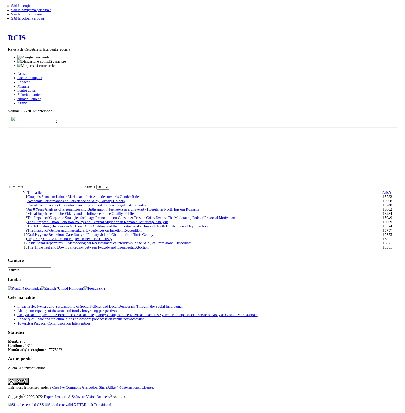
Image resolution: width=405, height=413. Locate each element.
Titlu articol (35, 192)
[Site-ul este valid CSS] (26, 405)
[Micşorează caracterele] (36, 66)
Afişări (387, 192)
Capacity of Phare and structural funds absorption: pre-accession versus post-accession (81, 319)
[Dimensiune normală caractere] (41, 61)
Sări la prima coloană (26, 14)
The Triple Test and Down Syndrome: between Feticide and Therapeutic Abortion (88, 247)
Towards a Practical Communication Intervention (53, 323)
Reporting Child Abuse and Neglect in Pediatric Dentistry (69, 239)
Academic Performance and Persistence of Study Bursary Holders (76, 201)
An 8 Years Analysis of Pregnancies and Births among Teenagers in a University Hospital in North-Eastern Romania (113, 209)
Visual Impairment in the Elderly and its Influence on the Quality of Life (80, 214)
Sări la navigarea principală (31, 10)
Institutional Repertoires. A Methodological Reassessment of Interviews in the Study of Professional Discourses (109, 243)
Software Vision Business (91, 397)
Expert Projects (55, 397)
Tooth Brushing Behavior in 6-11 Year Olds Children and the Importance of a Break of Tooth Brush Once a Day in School (118, 226)
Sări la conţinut (22, 6)
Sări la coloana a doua (27, 18)
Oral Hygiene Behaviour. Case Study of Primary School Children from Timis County (90, 235)
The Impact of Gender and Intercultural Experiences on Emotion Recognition (84, 230)
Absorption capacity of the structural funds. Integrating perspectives (67, 311)
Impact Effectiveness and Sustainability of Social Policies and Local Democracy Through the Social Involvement (100, 306)
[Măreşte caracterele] (33, 57)
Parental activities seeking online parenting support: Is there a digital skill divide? (86, 205)
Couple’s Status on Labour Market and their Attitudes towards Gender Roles (83, 197)
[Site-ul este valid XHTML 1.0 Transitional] (78, 405)
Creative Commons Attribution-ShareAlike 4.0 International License (102, 387)
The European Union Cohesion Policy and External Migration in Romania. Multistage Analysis (97, 222)
